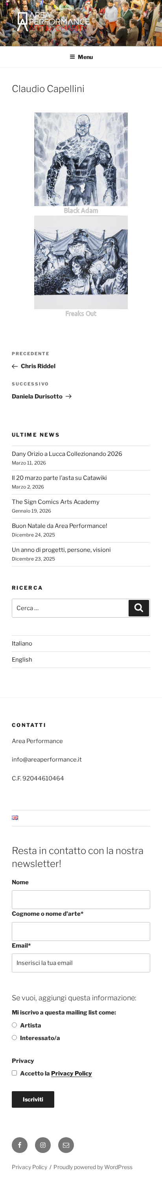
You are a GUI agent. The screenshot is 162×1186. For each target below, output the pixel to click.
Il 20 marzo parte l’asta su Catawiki (59, 477)
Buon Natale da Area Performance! (59, 525)
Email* (21, 945)
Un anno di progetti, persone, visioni (61, 549)
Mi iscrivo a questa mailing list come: (64, 1012)
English (22, 659)
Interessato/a (40, 1038)
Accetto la (56, 1073)
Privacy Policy (71, 1073)
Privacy (23, 1060)
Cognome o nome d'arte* (47, 913)
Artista (30, 1025)
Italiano (22, 643)
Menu (85, 56)
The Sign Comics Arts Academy (55, 501)
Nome (20, 882)
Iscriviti (33, 1099)
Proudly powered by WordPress (93, 1167)
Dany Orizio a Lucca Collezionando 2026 (67, 453)
